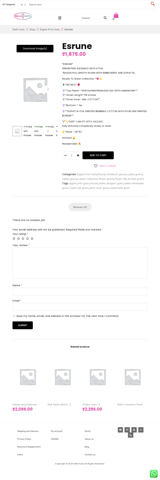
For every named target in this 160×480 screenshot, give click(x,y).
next (48, 89)
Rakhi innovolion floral (129, 404)
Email (17, 300)
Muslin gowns (106, 178)
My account (56, 431)
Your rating (20, 234)
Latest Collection (88, 178)
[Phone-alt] (130, 435)
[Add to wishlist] (36, 383)
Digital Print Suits (87, 174)
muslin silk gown (79, 187)
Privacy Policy (24, 439)
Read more (59, 383)
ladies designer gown (111, 183)
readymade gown (120, 187)
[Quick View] (30, 383)
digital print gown (79, 183)
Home (87, 431)
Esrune (101, 174)
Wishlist (54, 439)
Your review (21, 245)
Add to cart (98, 155)
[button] (59, 18)
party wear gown (99, 187)
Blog (87, 446)
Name (17, 285)
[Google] (134, 429)
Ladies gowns (135, 174)
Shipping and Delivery (28, 431)
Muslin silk (121, 178)
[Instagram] (127, 429)
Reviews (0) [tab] (80, 207)
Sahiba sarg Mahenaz (24, 404)
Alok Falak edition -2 (59, 404)
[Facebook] (120, 429)
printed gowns (136, 178)
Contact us (90, 454)
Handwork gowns (116, 174)
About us (89, 439)
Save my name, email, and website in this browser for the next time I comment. (67, 316)
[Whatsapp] (141, 429)
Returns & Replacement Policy (29, 450)
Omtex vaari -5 (91, 404)
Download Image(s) (35, 48)
